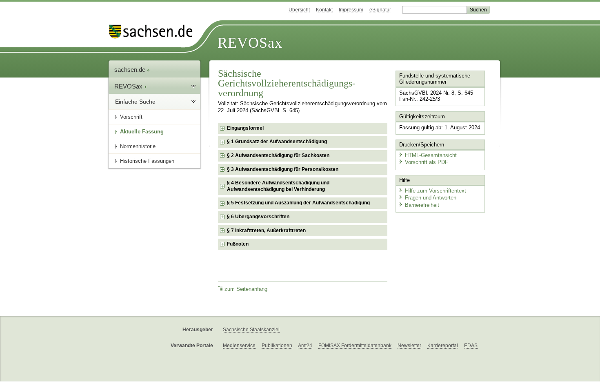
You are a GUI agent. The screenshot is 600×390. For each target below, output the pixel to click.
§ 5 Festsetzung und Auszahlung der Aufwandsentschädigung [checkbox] (298, 203)
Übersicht (299, 10)
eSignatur (380, 10)
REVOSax (250, 43)
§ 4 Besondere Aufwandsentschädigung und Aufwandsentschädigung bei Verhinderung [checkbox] (278, 186)
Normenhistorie (138, 146)
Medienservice (239, 345)
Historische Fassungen (147, 161)
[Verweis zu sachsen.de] (154, 31)
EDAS (471, 345)
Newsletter (409, 345)
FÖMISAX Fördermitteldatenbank (354, 345)
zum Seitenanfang (245, 289)
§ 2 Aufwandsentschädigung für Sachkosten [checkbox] (278, 155)
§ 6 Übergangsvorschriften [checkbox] (258, 216)
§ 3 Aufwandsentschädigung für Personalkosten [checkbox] (282, 169)
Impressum (351, 10)
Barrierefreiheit (422, 205)
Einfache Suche (135, 101)
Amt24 (305, 345)
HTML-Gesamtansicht (431, 155)
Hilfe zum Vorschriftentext (435, 191)
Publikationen (277, 345)
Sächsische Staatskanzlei (251, 329)
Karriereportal (442, 345)
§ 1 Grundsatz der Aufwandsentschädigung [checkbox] (277, 141)
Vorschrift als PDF (426, 162)
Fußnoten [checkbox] (238, 244)
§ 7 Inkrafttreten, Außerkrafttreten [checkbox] (266, 230)
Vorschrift (131, 117)
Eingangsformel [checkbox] (245, 128)
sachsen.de (130, 69)
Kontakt (324, 10)
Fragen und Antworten (430, 198)
